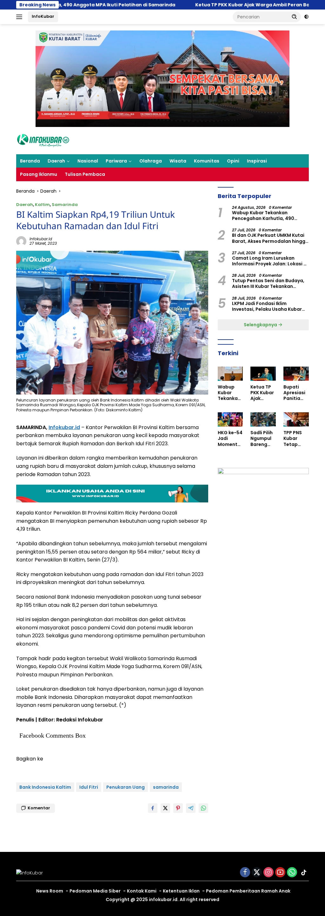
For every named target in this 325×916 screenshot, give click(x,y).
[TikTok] (304, 872)
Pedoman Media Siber (95, 891)
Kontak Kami (141, 891)
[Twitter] (257, 872)
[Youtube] (280, 872)
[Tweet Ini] (165, 808)
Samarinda (65, 205)
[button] (294, 16)
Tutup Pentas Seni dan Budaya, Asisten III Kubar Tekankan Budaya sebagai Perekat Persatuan (268, 283)
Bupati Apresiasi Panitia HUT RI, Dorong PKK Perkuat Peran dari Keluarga (295, 393)
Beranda (30, 161)
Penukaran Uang (125, 787)
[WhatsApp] (292, 872)
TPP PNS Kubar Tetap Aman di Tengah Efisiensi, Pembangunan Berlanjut (294, 438)
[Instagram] (268, 872)
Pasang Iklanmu (38, 174)
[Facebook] (245, 872)
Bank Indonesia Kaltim (45, 787)
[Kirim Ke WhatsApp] (203, 808)
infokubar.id (41, 239)
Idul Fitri (88, 787)
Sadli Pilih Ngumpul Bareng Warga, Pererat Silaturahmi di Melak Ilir (261, 438)
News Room (49, 891)
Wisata (177, 161)
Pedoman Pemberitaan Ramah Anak (248, 891)
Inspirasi (257, 161)
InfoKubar (43, 16)
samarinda (166, 787)
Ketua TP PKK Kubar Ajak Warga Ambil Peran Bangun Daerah (195, 5)
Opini (233, 161)
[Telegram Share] (191, 808)
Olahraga (150, 161)
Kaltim (42, 205)
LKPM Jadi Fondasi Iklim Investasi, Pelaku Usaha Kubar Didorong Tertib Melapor (267, 306)
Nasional (87, 161)
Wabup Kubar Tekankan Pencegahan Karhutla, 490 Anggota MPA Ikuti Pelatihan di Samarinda (268, 215)
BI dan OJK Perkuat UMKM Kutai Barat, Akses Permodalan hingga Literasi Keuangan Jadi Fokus (270, 238)
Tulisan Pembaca (85, 174)
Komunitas (206, 161)
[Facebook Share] (152, 808)
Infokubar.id (64, 427)
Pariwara (116, 161)
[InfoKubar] (43, 140)
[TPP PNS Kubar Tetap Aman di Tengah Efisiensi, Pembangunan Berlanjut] (296, 419)
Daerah (56, 161)
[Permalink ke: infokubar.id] (21, 240)
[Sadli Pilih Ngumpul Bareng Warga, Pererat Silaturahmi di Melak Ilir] (263, 419)
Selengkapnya (261, 325)
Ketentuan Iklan (181, 891)
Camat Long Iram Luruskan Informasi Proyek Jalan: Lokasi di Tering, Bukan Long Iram (270, 261)
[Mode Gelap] (306, 16)
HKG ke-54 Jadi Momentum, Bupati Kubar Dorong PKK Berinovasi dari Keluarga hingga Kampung (230, 438)
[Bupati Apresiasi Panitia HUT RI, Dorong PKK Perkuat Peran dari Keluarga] (296, 374)
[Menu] (20, 16)
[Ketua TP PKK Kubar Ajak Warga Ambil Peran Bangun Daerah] (263, 374)
